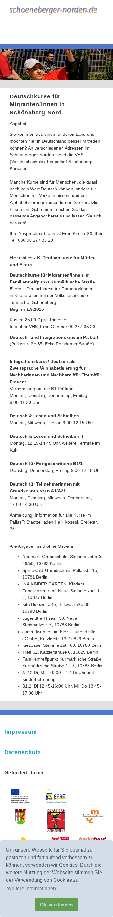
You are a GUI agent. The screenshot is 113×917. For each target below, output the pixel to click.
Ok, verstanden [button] (56, 904)
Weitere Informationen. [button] (32, 888)
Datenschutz (22, 752)
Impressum (20, 732)
